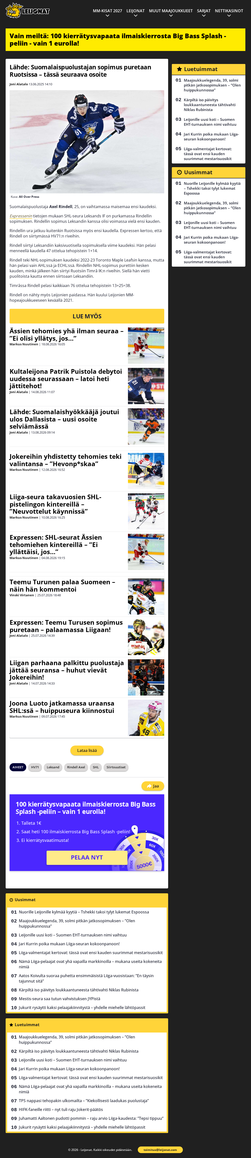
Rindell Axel (76, 767)
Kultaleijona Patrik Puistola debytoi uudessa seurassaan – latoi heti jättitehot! (66, 378)
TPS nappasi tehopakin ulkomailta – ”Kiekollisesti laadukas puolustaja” (84, 1100)
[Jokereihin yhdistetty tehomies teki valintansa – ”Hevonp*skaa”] (146, 471)
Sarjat (204, 10)
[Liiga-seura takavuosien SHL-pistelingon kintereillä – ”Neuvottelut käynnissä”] (146, 511)
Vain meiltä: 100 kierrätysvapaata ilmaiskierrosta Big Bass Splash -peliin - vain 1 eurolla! (118, 39)
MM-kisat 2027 (107, 10)
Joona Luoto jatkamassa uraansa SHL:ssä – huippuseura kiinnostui (62, 707)
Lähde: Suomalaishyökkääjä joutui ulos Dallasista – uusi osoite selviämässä (64, 419)
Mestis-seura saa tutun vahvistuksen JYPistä (59, 998)
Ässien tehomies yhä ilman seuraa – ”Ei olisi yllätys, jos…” (67, 334)
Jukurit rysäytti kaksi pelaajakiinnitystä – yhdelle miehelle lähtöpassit (82, 1007)
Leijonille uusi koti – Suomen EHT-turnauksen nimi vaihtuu (73, 935)
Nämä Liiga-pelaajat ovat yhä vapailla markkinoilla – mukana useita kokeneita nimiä (90, 964)
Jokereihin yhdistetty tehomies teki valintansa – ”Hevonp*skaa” (66, 460)
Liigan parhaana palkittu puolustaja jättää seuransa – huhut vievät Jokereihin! (67, 670)
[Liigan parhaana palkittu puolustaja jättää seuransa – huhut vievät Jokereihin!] (146, 677)
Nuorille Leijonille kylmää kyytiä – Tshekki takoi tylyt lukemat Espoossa (84, 912)
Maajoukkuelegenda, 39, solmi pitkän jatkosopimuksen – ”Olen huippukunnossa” (77, 923)
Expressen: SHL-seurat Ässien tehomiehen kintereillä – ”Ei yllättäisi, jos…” (56, 544)
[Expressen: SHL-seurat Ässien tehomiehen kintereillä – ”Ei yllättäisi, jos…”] (146, 552)
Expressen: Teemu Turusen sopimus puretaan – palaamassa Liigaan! (66, 626)
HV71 (35, 767)
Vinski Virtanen (22, 595)
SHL (96, 767)
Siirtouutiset (116, 767)
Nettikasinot (229, 10)
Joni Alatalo (19, 84)
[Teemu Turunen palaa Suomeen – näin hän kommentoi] (146, 596)
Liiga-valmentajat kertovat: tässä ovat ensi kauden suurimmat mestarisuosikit (91, 952)
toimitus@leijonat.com (160, 1150)
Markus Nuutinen (24, 344)
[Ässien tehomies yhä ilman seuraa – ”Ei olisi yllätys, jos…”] (146, 345)
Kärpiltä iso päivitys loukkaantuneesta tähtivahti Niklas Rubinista (78, 990)
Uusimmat (25, 899)
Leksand (53, 767)
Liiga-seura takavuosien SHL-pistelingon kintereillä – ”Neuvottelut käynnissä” (55, 504)
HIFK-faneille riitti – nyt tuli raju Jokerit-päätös (61, 1109)
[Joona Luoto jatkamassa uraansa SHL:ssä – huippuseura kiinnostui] (146, 718)
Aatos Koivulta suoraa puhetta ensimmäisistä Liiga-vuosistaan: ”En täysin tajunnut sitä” (86, 978)
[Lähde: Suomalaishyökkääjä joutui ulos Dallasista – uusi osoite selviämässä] (146, 426)
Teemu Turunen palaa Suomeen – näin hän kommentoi (62, 585)
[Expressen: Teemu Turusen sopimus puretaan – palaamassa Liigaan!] (146, 637)
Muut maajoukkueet (171, 10)
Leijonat (135, 10)
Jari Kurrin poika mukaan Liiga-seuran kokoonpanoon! (69, 943)
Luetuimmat (27, 1024)
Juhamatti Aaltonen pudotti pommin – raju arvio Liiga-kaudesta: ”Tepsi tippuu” (91, 1118)
